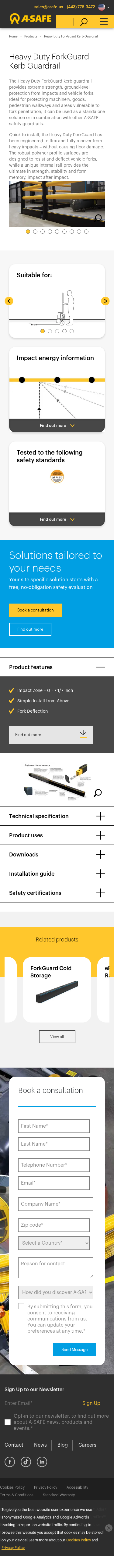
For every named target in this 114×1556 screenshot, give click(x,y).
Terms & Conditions (16, 1495)
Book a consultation (35, 610)
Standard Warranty (59, 1495)
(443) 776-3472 (81, 7)
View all (57, 1037)
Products (30, 36)
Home (13, 36)
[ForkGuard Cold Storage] (57, 990)
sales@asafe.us (48, 7)
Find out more (30, 629)
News (40, 1445)
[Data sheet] (51, 735)
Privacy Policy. (13, 1548)
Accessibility (77, 1487)
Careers (87, 1445)
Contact (14, 1445)
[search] (81, 22)
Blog (62, 1445)
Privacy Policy (45, 1487)
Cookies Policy (12, 1487)
